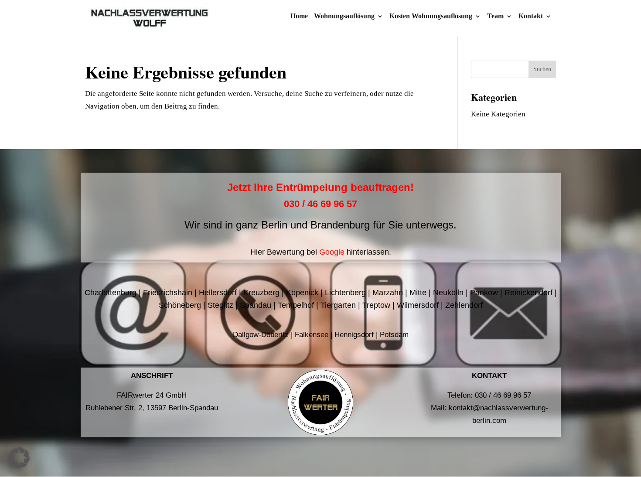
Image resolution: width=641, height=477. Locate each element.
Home (299, 16)
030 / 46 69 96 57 (320, 203)
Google (331, 252)
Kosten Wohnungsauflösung (430, 16)
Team (495, 16)
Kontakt (530, 16)
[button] (19, 458)
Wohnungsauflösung (344, 16)
